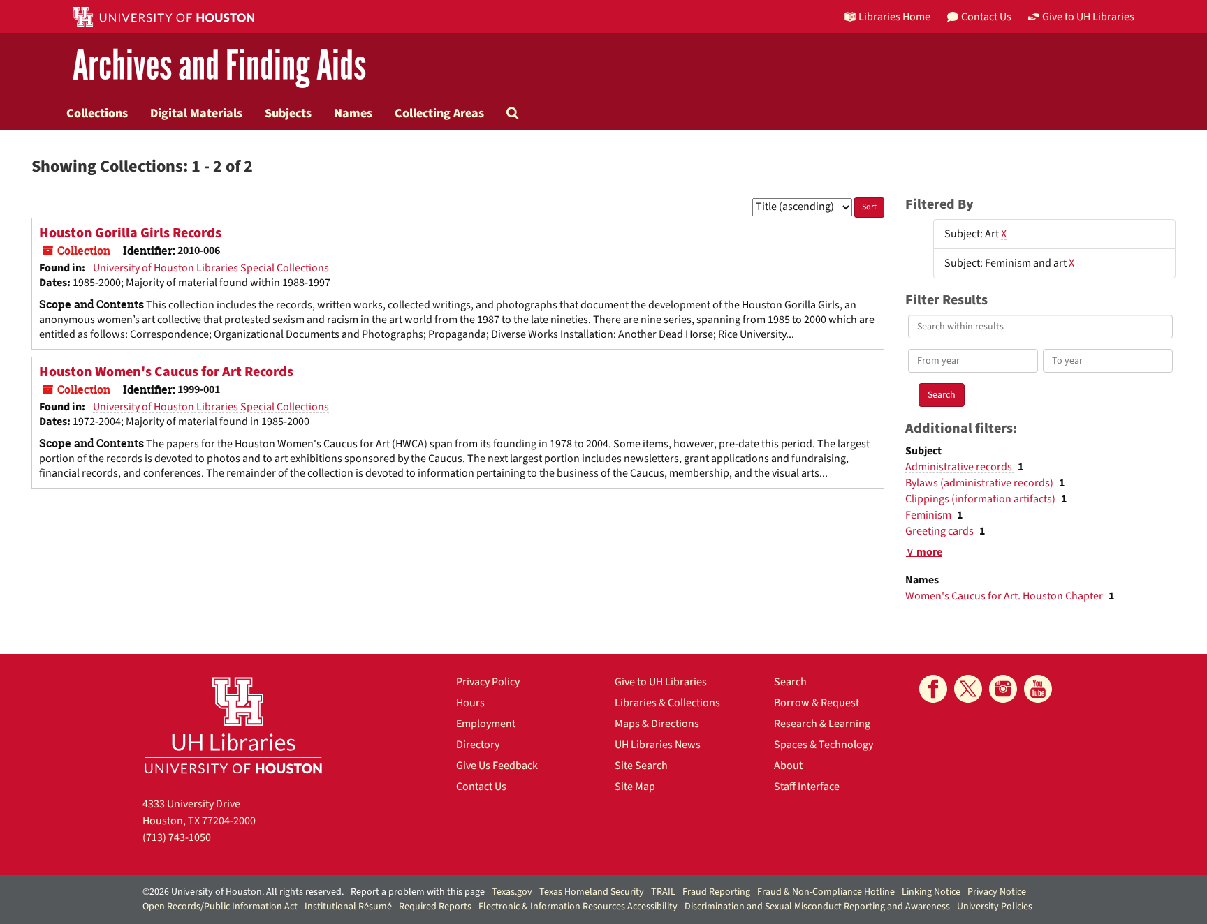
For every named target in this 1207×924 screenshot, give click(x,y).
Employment (485, 723)
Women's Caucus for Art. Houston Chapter (1005, 596)
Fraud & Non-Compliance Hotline (826, 892)
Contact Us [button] (986, 16)
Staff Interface (807, 786)
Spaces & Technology (823, 744)
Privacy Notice (996, 892)
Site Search (641, 765)
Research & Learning (822, 723)
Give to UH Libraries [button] (1088, 16)
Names (353, 113)
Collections (97, 113)
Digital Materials (196, 113)
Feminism (929, 515)
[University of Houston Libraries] (233, 725)
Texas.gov (512, 892)
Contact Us (481, 786)
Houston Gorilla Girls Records (130, 233)
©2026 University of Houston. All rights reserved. (243, 892)
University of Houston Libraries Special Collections (211, 268)
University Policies (994, 907)
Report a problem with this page (418, 892)
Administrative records (959, 467)
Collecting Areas (439, 113)
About (788, 765)
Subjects (288, 113)
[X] (968, 689)
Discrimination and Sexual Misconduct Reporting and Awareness (817, 907)
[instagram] (1003, 689)
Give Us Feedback (497, 765)
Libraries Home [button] (894, 16)
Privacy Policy (488, 682)
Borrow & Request (816, 702)
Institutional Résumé (348, 907)
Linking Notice (931, 892)
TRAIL (663, 892)
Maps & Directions (657, 723)
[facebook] (933, 689)
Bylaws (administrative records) (980, 483)
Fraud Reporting (716, 892)
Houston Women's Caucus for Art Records (166, 372)
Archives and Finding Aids (219, 66)
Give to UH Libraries (661, 682)
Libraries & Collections (667, 702)
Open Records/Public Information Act (220, 907)
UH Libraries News (658, 744)
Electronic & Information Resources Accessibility (578, 907)
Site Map (635, 786)
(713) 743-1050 (176, 837)
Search (790, 682)
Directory (477, 744)
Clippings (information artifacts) (981, 499)
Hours (470, 702)
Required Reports (435, 907)
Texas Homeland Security (591, 892)
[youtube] (1038, 689)
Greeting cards (940, 531)
